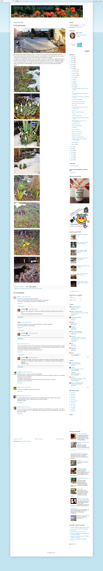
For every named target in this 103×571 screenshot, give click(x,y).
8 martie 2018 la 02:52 (27, 372)
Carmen (73, 367)
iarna (29, 288)
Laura (18, 387)
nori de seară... (74, 318)
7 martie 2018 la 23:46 (26, 296)
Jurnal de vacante (74, 165)
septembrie (74, 75)
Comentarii (73, 299)
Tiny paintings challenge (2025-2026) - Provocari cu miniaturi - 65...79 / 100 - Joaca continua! (78, 338)
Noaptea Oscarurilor (76, 135)
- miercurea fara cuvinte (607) (77, 332)
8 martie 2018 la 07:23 (26, 395)
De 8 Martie (74, 127)
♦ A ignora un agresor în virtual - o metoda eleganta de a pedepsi (80, 537)
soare (38, 288)
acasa (19, 288)
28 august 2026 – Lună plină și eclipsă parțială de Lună (83, 282)
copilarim (19, 372)
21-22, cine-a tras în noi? (76, 364)
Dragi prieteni (74, 508)
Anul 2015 (73, 402)
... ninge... (74, 114)
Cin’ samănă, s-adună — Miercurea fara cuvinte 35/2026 (82, 251)
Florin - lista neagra (75, 363)
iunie (73, 81)
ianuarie (74, 144)
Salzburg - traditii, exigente (77, 137)
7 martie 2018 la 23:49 (26, 322)
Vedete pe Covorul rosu (77, 133)
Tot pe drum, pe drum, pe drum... (77, 368)
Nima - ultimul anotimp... (76, 331)
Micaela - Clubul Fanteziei (77, 383)
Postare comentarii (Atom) (25, 441)
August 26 (73, 349)
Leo (31, 288)
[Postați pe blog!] (31, 287)
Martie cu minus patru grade (78, 112)
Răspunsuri (21, 306)
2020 (72, 64)
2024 (72, 60)
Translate (80, 27)
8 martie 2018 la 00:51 (33, 357)
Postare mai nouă (18, 439)
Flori (73, 91)
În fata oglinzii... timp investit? (78, 101)
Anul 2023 (73, 396)
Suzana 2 (73, 336)
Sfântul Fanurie (74, 323)
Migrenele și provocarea (76, 373)
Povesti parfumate (75, 291)
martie (73, 86)
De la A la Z (73, 172)
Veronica (73, 326)
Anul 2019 (73, 397)
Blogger (54, 552)
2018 (72, 68)
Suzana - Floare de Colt (76, 311)
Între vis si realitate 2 (36, 7)
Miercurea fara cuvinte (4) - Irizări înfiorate (83, 259)
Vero (72, 343)
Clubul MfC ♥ (74, 105)
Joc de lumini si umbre (82, 434)
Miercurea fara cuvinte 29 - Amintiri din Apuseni (83, 243)
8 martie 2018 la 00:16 (25, 343)
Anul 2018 (73, 399)
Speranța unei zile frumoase (83, 515)
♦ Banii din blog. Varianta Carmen (78, 531)
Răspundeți (19, 303)
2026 (72, 57)
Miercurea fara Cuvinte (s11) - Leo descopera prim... (79, 121)
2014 (72, 152)
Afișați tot (88, 387)
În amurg (74, 110)
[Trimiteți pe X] (32, 287)
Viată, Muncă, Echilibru (77, 99)
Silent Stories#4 (74, 328)
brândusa (22, 288)
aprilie (73, 85)
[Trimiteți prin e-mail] (29, 287)
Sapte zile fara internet (77, 115)
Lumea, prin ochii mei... (76, 317)
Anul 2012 (73, 407)
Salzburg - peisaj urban (77, 131)
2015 (72, 150)
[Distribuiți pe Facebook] (34, 287)
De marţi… (73, 344)
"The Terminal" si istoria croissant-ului (79, 453)
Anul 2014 (73, 404)
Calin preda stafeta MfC (77, 125)
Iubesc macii (80, 489)
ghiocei (26, 288)
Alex (18, 343)
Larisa (18, 407)
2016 (72, 148)
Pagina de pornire (39, 439)
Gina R (18, 395)
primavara (34, 288)
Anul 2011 (73, 409)
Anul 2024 (73, 394)
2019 (72, 66)
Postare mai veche (60, 439)
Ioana (72, 352)
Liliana (18, 296)
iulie (73, 79)
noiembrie (74, 71)
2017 (72, 146)
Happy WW (73, 348)
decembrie (74, 70)
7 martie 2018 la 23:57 (33, 309)
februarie (74, 142)
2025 (72, 58)
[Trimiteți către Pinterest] (35, 287)
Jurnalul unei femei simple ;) (76, 384)
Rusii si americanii (76, 123)
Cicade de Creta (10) (81, 468)
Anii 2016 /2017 (74, 401)
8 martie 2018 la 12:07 (26, 407)
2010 (72, 159)
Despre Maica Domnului (75, 354)
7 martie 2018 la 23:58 (33, 333)
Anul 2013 (73, 405)
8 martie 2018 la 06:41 (25, 387)
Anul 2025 (73, 392)
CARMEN (23, 309)
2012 (72, 156)
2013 (72, 154)
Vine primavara (75, 129)
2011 (72, 158)
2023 (72, 62)
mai (73, 83)
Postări (73, 297)
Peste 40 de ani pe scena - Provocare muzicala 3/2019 (83, 499)
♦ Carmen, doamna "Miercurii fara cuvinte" (80, 527)
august (73, 77)
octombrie (74, 73)
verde (41, 288)
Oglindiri (79, 460)
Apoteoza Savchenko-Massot (78, 103)
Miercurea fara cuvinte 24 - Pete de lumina (83, 274)
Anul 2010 (73, 410)
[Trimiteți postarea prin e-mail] (27, 286)
